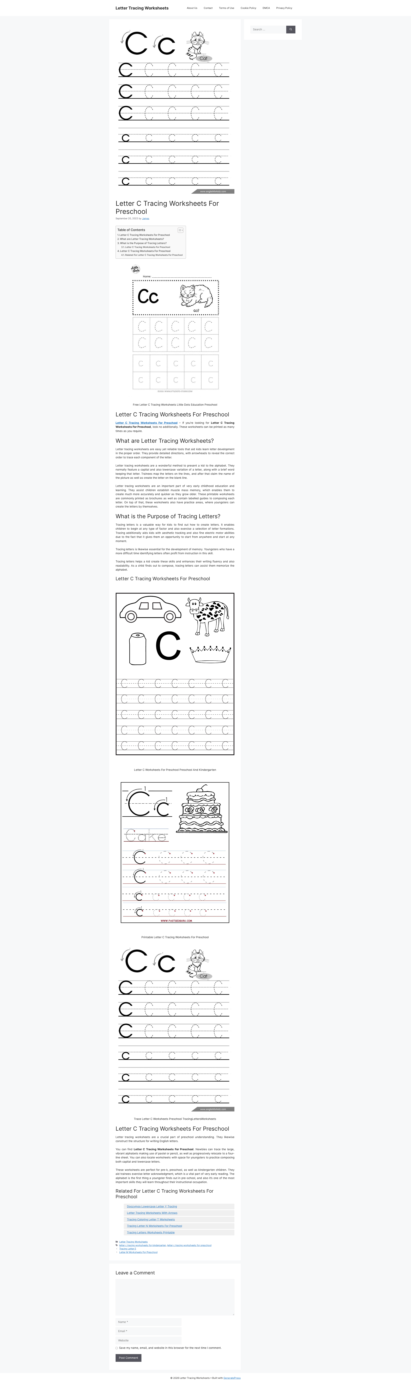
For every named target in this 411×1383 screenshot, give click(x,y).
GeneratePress (232, 1377)
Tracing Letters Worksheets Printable (151, 1232)
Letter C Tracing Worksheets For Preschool (144, 234)
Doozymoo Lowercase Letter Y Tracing (152, 1206)
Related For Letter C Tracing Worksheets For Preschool (154, 255)
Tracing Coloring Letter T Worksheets (151, 1219)
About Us (192, 7)
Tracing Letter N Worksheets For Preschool (154, 1225)
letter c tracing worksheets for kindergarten (142, 1245)
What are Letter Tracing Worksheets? (142, 238)
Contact (208, 7)
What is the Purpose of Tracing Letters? (143, 243)
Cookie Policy (248, 7)
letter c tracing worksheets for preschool (189, 1245)
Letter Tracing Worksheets (142, 8)
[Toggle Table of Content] (179, 230)
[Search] (290, 29)
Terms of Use (226, 7)
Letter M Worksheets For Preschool (138, 1252)
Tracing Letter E (127, 1248)
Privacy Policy (284, 7)
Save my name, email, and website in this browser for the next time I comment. (170, 1347)
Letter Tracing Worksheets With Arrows (152, 1212)
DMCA (266, 7)
